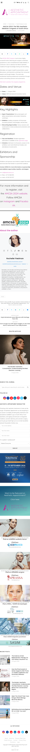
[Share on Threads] (23, 53)
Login (18, 742)
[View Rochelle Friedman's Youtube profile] (18, 250)
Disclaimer (13, 742)
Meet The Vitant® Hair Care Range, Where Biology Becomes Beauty (20, 697)
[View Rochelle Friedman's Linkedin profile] (26, 250)
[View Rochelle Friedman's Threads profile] (22, 250)
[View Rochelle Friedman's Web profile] (13, 254)
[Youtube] (17, 2)
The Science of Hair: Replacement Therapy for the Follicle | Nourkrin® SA (20, 657)
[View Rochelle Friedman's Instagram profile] (4, 250)
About (6, 738)
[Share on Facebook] (7, 53)
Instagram (9, 201)
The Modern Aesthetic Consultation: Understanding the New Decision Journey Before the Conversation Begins (21, 686)
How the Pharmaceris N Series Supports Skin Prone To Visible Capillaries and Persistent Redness (20, 671)
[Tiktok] (21, 2)
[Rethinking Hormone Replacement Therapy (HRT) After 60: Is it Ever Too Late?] (5, 713)
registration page (23, 140)
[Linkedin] (19, 2)
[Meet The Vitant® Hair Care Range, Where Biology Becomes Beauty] (5, 700)
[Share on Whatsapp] (19, 53)
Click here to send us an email (18, 304)
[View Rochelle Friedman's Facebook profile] (7, 250)
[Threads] (25, 2)
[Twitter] (23, 2)
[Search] (28, 2)
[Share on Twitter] (11, 53)
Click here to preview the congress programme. (12, 82)
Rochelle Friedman (11, 30)
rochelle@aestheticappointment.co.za (11, 263)
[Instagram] (14, 2)
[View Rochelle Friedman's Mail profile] (16, 254)
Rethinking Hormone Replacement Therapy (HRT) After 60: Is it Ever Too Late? (21, 710)
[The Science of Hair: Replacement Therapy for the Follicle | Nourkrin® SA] (5, 660)
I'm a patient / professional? (7, 440)
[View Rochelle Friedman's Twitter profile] (11, 250)
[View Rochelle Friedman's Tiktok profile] (15, 250)
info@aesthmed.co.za (8, 172)
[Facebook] (7, 732)
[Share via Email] (27, 53)
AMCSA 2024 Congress (8, 58)
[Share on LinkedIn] (15, 53)
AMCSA (2, 296)
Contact (15, 740)
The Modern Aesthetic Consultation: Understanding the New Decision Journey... (15, 368)
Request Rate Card (20, 738)
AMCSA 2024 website (16, 193)
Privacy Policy (22, 740)
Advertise (11, 738)
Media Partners (8, 740)
